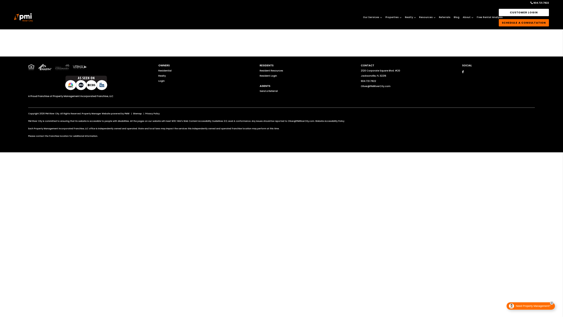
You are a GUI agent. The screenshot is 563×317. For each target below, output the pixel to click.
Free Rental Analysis (490, 17)
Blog (456, 17)
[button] (463, 71)
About (467, 17)
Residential (165, 70)
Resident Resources (271, 70)
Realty (409, 17)
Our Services (371, 17)
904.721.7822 (541, 3)
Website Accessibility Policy (329, 121)
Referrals (445, 17)
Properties (392, 17)
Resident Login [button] (268, 75)
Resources (426, 17)
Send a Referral (269, 91)
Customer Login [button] (524, 12)
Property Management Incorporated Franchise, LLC (83, 96)
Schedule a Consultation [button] (524, 23)
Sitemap (137, 113)
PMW (126, 113)
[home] (23, 17)
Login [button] (161, 81)
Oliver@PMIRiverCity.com (375, 86)
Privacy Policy (152, 113)
